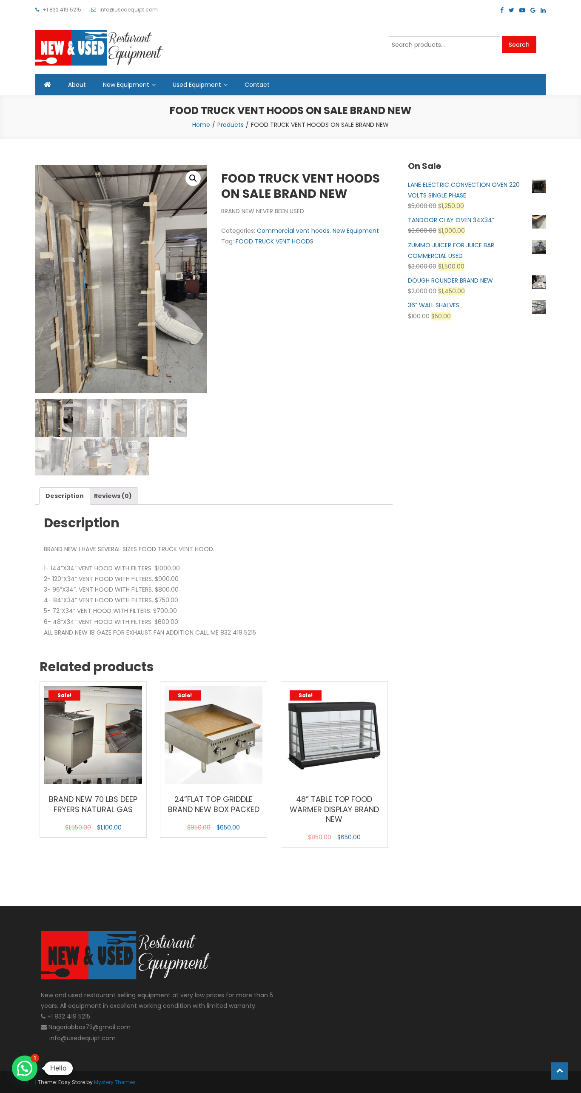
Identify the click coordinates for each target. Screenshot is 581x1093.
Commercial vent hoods (293, 230)
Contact (257, 84)
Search (519, 44)
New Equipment (126, 84)
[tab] (64, 496)
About (77, 84)
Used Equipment (197, 84)
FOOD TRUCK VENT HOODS (274, 241)
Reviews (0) (113, 496)
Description (65, 496)
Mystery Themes (115, 1082)
